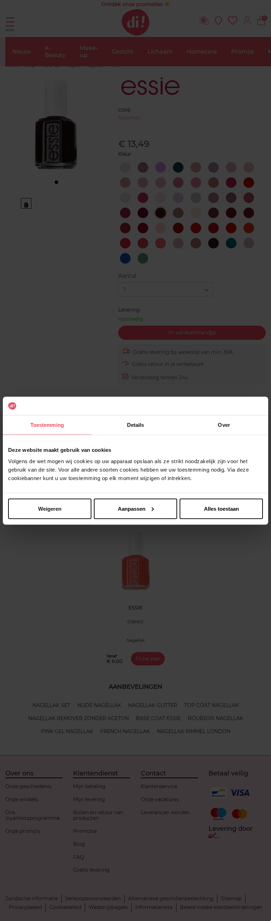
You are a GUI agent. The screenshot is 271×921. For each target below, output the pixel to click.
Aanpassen (131, 508)
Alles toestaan (221, 508)
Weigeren (49, 508)
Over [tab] (224, 425)
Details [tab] (135, 425)
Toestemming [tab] (47, 425)
